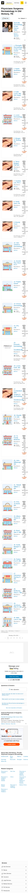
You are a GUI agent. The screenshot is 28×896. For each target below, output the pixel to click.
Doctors (17, 631)
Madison (19, 756)
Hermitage (3, 759)
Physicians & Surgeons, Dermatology (10, 720)
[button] (26, 3)
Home (2, 631)
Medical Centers (3, 785)
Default (23, 18)
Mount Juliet (11, 757)
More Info (16, 36)
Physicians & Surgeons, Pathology (13, 786)
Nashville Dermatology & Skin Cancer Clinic (18, 26)
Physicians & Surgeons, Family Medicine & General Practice (22, 780)
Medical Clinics (23, 785)
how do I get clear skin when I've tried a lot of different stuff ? (12, 694)
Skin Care (21, 720)
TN (6, 631)
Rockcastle (12, 759)
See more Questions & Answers (14, 707)
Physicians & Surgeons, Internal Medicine (22, 773)
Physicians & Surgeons (4, 772)
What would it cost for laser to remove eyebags (13, 699)
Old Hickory (11, 631)
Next (22, 638)
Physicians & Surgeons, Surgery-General (4, 778)
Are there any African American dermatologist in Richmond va (13, 704)
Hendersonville (4, 756)
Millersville (3, 761)
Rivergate (19, 759)
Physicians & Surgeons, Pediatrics (4, 790)
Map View (6, 18)
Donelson (25, 759)
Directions (16, 35)
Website (15, 33)
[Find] (22, 2)
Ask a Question (15, 689)
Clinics (12, 776)
